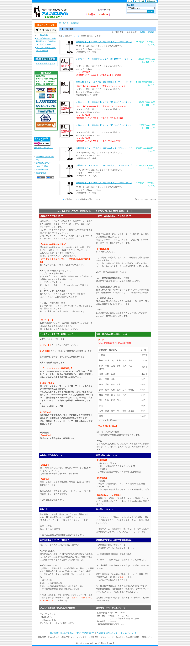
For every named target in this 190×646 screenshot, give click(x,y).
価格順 (142, 32)
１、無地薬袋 (42, 35)
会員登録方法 (42, 169)
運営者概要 (41, 173)
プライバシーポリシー (130, 633)
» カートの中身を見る (45, 64)
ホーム (62, 23)
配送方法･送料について (107, 633)
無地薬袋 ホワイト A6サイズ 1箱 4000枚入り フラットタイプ (104, 183)
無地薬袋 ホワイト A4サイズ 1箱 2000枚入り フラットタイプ (104, 165)
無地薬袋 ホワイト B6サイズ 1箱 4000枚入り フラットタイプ (104, 82)
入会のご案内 (42, 166)
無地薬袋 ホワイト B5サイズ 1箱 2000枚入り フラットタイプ (104, 148)
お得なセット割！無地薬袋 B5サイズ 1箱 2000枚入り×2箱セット (104, 125)
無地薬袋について (44, 163)
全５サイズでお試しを (43, 148)
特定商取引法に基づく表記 (61, 633)
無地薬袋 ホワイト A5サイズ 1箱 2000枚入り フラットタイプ (104, 42)
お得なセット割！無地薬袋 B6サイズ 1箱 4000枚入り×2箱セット (104, 102)
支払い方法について (85, 633)
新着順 (151, 32)
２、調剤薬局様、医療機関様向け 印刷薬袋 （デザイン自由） (46, 41)
